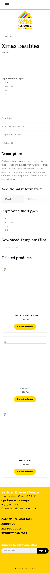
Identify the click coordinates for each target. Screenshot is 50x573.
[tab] (25, 118)
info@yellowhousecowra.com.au (20, 508)
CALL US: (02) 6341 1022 (16, 519)
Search (18, 2)
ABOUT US (8, 523)
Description (7, 118)
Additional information (12, 126)
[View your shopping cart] (44, 4)
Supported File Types (11, 134)
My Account (31, 4)
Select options (25, 326)
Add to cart (11, 67)
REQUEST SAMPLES (14, 533)
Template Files (8, 143)
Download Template (12, 247)
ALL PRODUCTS (11, 528)
